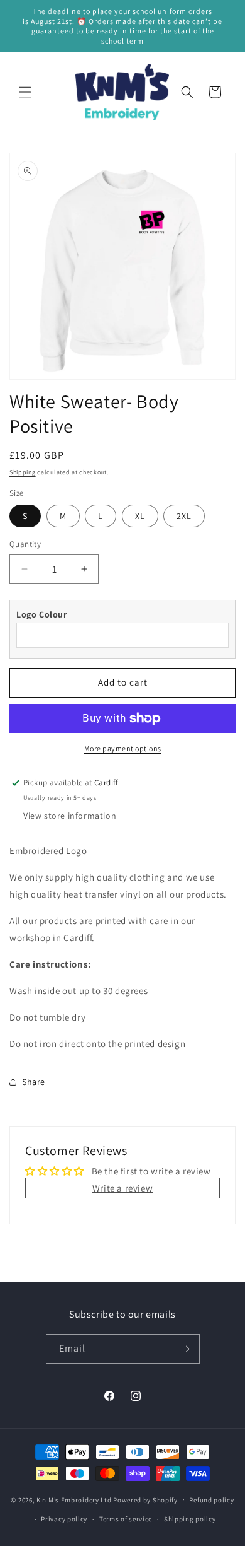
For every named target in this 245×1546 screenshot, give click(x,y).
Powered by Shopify (145, 1499)
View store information (69, 815)
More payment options (122, 748)
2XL (184, 516)
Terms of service (125, 1518)
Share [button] (33, 1081)
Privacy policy (64, 1518)
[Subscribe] (185, 1349)
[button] (25, 92)
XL (140, 516)
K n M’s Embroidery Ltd (73, 1499)
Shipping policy (190, 1518)
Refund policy (211, 1500)
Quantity (25, 544)
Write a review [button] (122, 1188)
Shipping (22, 472)
